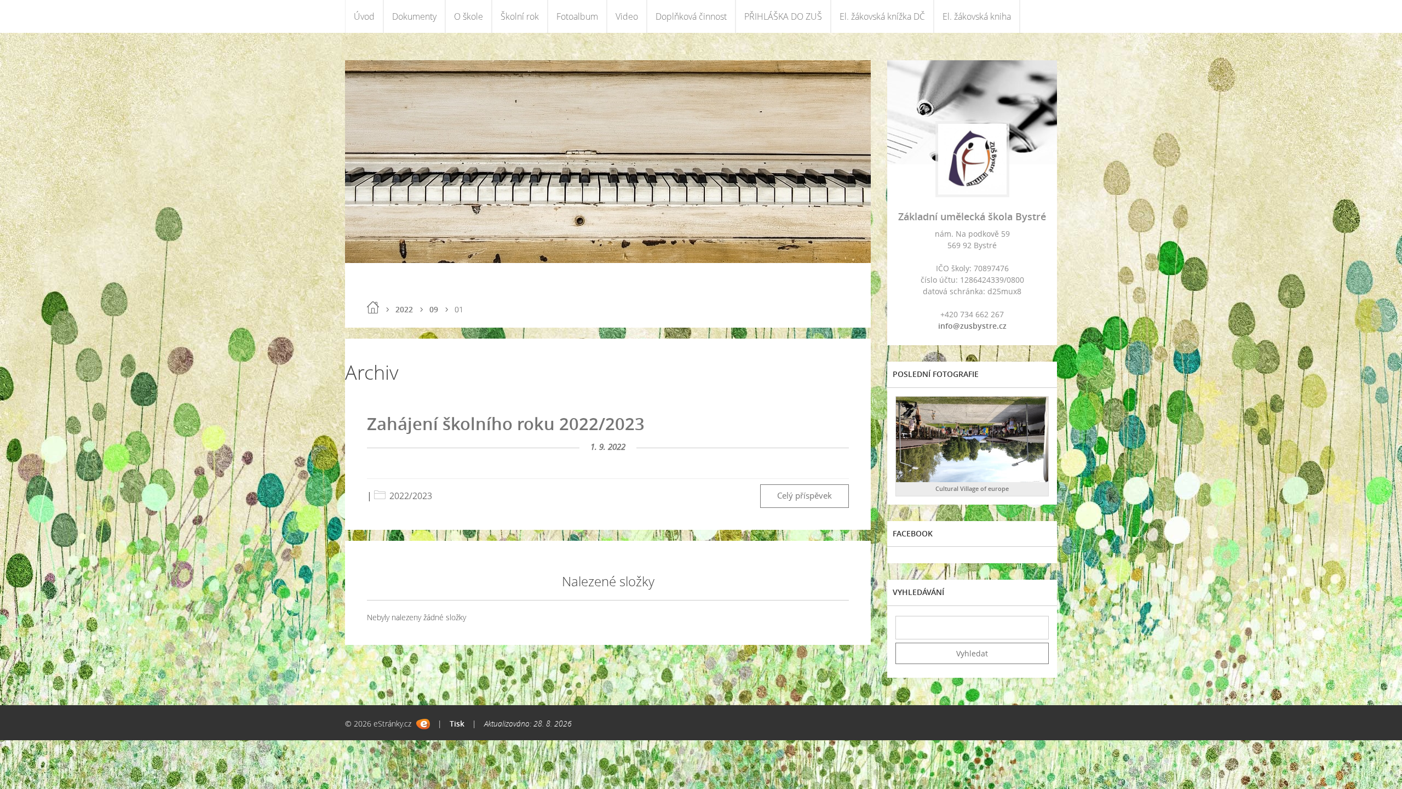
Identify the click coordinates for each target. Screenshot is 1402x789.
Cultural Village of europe (972, 488)
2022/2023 (410, 496)
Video (627, 16)
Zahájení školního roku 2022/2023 (506, 423)
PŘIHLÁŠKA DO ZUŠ (783, 16)
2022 (404, 309)
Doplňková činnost (691, 16)
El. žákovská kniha (977, 16)
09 (433, 309)
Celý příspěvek (804, 495)
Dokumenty (414, 16)
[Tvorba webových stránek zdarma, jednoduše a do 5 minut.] (423, 724)
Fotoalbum (577, 16)
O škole (468, 16)
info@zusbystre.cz (972, 326)
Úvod (364, 16)
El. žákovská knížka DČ (882, 16)
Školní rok (520, 16)
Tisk (457, 723)
